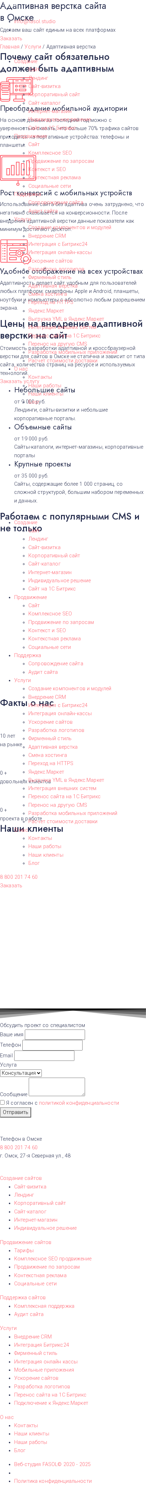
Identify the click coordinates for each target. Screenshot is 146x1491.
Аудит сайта (43, 211)
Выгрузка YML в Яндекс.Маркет (66, 319)
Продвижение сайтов (26, 1242)
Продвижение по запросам (61, 161)
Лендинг (38, 78)
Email (7, 1056)
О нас (21, 369)
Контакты (40, 377)
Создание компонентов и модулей (69, 228)
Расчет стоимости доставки (63, 361)
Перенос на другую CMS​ (57, 344)
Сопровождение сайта (55, 203)
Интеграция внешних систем (62, 327)
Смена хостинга (47, 294)
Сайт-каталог (44, 103)
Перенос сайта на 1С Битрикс (64, 336)
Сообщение (14, 1095)
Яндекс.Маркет (46, 311)
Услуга (8, 1065)
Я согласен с (62, 1103)
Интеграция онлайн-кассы (60, 252)
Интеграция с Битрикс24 (58, 244)
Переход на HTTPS (50, 302)
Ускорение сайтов (50, 261)
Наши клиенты (45, 394)
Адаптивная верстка (53, 286)
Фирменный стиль (50, 277)
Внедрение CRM (47, 236)
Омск (10, 4)
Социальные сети (49, 186)
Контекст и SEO (47, 169)
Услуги (22, 219)
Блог (34, 402)
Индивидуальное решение (59, 120)
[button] (19, 877)
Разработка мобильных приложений (72, 352)
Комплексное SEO (50, 153)
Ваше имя (12, 1035)
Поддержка (27, 194)
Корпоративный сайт (54, 95)
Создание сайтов (21, 1178)
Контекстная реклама (54, 178)
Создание (25, 61)
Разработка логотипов (56, 269)
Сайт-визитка (44, 86)
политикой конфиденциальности (79, 1103)
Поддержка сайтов (23, 1298)
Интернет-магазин (50, 111)
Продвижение (30, 136)
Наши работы (45, 386)
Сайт (34, 70)
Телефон (11, 1045)
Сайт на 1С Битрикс (52, 128)
